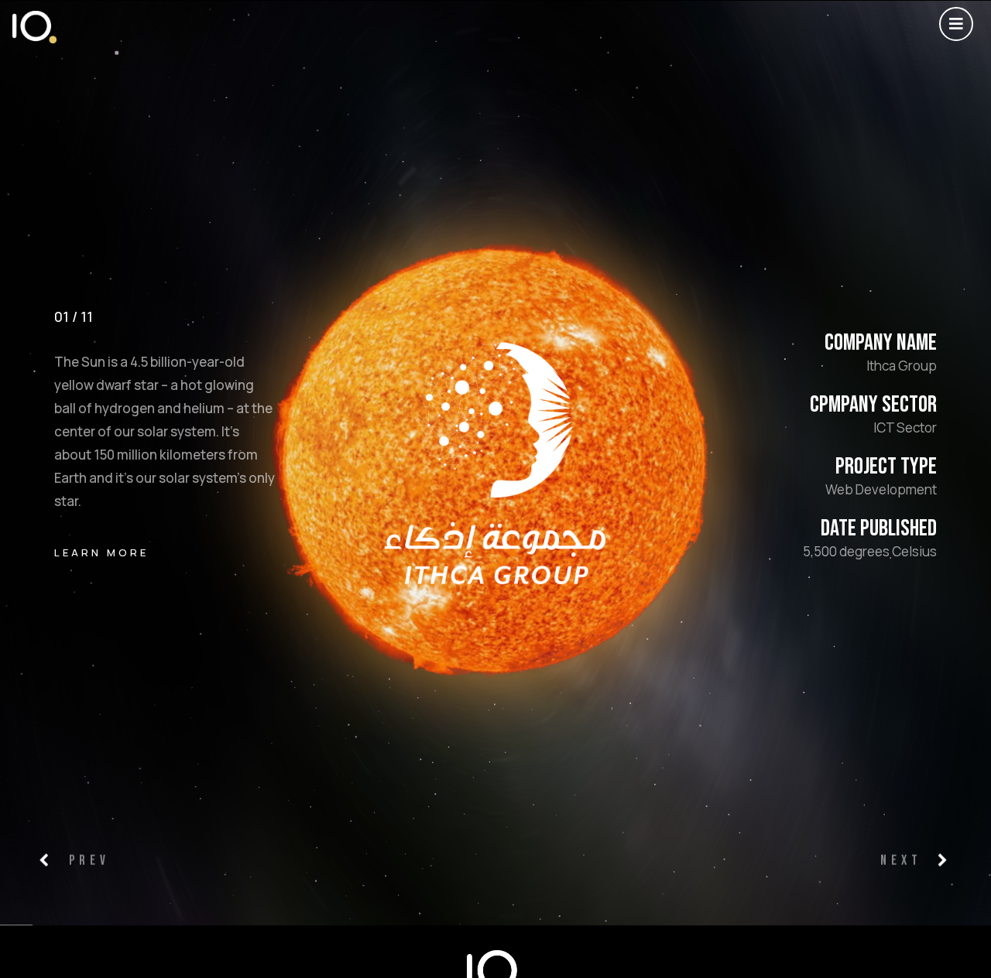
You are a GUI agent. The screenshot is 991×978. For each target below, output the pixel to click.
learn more (101, 552)
